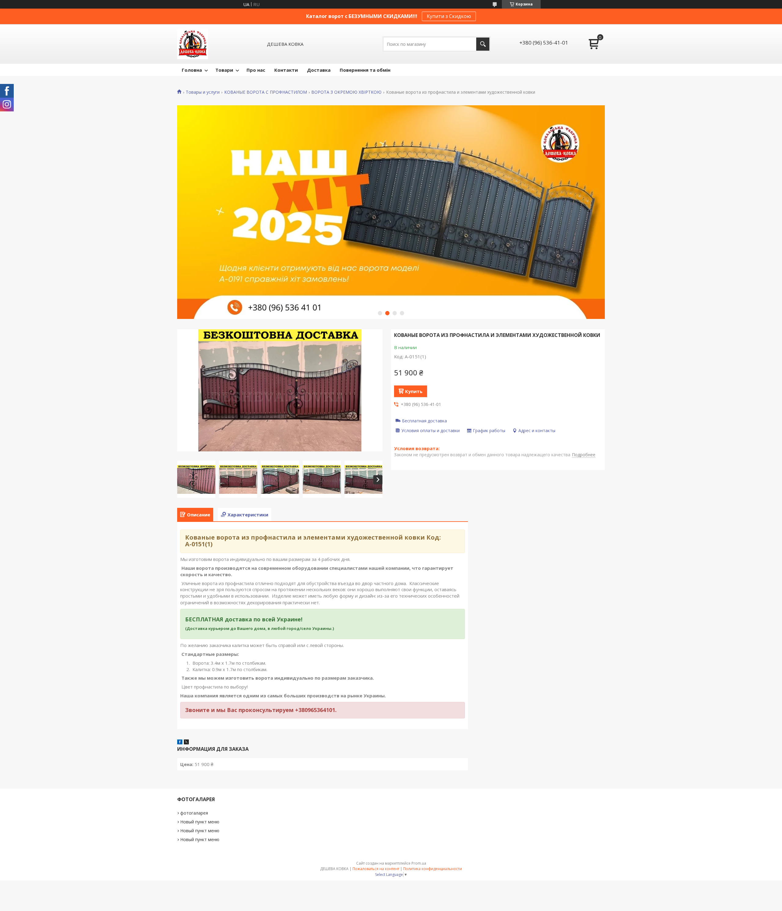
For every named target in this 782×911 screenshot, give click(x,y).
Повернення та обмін (365, 70)
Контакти (286, 70)
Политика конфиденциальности (432, 868)
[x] (186, 742)
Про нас (256, 70)
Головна (192, 70)
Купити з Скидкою (449, 16)
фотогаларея (194, 813)
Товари (224, 70)
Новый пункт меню (199, 822)
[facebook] (179, 742)
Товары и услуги (203, 92)
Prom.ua (418, 863)
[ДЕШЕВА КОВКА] (192, 44)
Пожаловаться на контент (376, 868)
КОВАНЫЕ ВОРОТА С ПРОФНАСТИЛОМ (265, 92)
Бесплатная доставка (424, 420)
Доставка (319, 70)
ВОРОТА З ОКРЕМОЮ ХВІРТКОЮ (346, 92)
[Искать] (482, 44)
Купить (413, 391)
